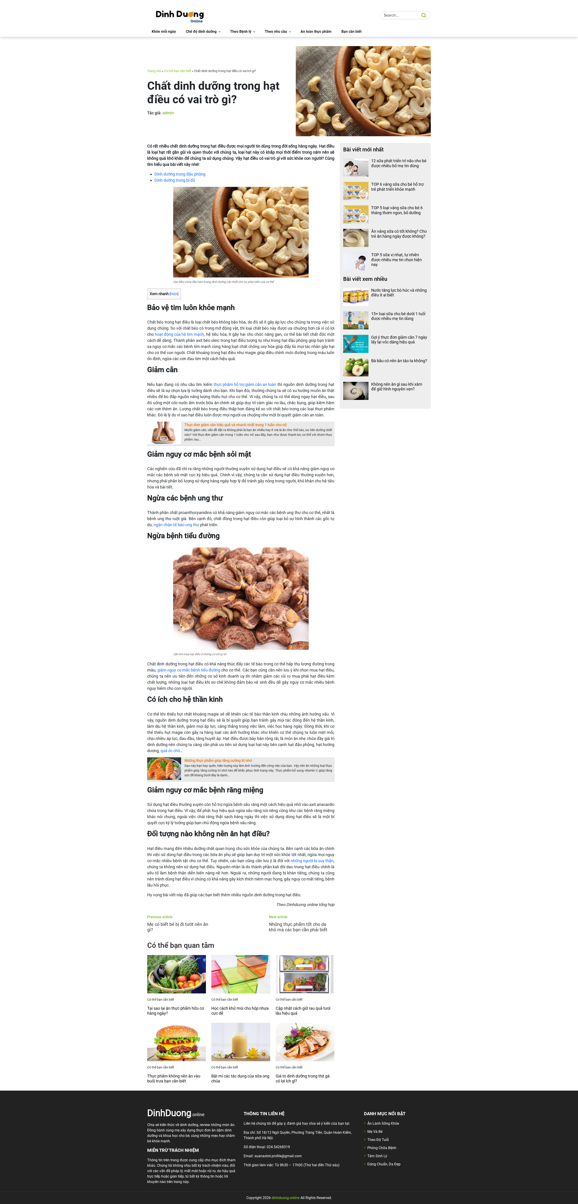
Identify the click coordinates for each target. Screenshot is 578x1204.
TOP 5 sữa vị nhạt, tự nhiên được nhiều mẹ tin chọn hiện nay (396, 259)
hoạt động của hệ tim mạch (179, 334)
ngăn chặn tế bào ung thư (176, 524)
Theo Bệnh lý (240, 31)
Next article (278, 917)
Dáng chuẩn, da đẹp (384, 1164)
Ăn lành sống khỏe (383, 1123)
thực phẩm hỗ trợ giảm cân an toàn (245, 384)
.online (176, 1113)
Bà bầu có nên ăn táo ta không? (399, 360)
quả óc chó (170, 750)
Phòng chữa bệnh (381, 1148)
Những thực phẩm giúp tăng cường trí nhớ (218, 760)
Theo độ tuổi (378, 1140)
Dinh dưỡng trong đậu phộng (179, 174)
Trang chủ (154, 71)
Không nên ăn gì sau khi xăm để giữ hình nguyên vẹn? (396, 387)
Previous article (159, 917)
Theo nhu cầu (276, 31)
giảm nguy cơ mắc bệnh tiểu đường (188, 670)
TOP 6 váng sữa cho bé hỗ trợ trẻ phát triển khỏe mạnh (397, 187)
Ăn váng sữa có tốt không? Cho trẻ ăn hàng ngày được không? (399, 234)
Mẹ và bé (374, 1131)
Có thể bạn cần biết (177, 71)
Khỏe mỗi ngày (164, 31)
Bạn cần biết (351, 31)
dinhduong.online (286, 1198)
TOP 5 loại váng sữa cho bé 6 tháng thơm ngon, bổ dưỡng (397, 210)
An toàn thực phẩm (316, 31)
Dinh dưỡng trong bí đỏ (174, 180)
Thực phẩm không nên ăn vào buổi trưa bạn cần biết (173, 1078)
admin (168, 112)
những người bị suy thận (312, 860)
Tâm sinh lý (377, 1156)
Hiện (173, 294)
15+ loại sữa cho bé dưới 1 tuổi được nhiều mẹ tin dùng (398, 316)
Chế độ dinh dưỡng (201, 31)
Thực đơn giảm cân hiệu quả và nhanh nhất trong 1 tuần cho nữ (235, 425)
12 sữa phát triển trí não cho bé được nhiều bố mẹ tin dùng (399, 163)
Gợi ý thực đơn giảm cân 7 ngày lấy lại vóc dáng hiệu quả (399, 340)
